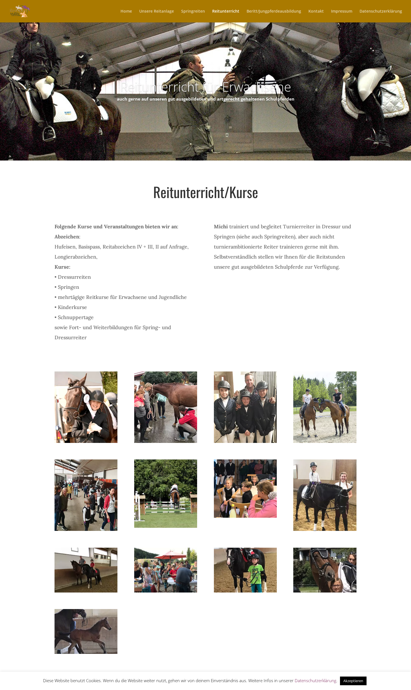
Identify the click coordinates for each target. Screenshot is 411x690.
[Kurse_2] (245, 516)
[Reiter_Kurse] (324, 441)
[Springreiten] (165, 526)
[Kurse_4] (86, 529)
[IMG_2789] (324, 591)
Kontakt (316, 11)
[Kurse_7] (324, 529)
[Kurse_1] (165, 441)
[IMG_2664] (86, 652)
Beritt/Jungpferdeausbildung (274, 11)
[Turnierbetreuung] (86, 441)
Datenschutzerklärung (381, 11)
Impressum (341, 11)
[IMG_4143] (86, 591)
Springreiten (193, 11)
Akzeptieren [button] (353, 680)
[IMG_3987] (165, 591)
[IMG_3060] (245, 591)
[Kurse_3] (245, 441)
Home (126, 11)
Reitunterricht (225, 11)
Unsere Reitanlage (156, 11)
